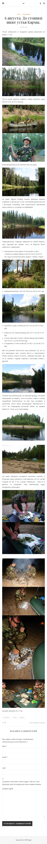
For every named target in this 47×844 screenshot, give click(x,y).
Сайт (4, 768)
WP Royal (28, 840)
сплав (14, 717)
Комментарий (7, 789)
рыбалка (6, 717)
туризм (22, 717)
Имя (4, 746)
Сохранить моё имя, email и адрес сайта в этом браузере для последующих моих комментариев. (21, 782)
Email (4, 757)
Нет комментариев (37, 723)
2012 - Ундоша (23, 14)
